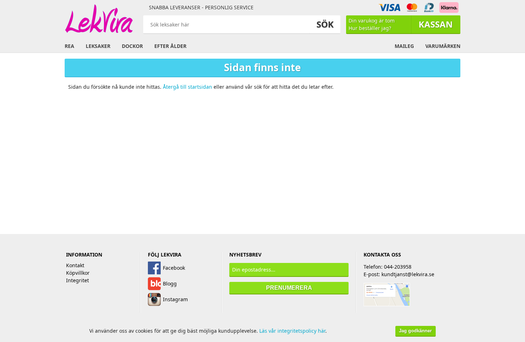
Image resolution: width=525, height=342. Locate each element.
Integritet (77, 280)
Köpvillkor (78, 272)
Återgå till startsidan (187, 86)
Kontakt (75, 265)
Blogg (170, 283)
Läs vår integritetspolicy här (292, 330)
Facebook (174, 267)
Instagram (175, 299)
